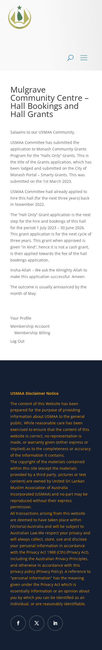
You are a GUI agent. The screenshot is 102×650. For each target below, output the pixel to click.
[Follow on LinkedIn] (55, 623)
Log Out (17, 341)
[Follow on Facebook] (18, 623)
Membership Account (30, 326)
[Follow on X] (37, 623)
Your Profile (20, 318)
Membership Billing (32, 332)
